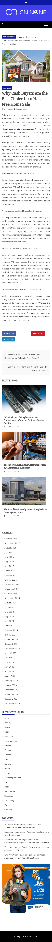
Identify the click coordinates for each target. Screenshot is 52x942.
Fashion (7, 745)
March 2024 (10, 625)
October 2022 (10, 699)
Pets (6, 786)
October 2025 (10, 538)
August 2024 (10, 602)
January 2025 (10, 580)
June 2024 (9, 612)
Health (7, 768)
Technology (9, 800)
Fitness (7, 754)
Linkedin (9, 339)
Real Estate (9, 791)
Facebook (9, 333)
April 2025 (9, 566)
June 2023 (9, 662)
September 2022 (12, 703)
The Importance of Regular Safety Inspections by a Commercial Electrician (25, 466)
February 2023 (11, 680)
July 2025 (8, 552)
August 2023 (10, 653)
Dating (7, 732)
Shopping (8, 796)
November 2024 (11, 589)
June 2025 (9, 557)
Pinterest (39, 333)
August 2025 (10, 547)
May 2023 (9, 667)
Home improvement (13, 777)
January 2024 (10, 634)
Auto (6, 718)
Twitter (24, 333)
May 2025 (9, 561)
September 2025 (12, 543)
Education (8, 736)
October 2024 (10, 593)
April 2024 (9, 621)
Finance (7, 750)
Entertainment (11, 741)
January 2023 (10, 685)
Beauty (7, 722)
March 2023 (10, 676)
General (7, 764)
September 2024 (12, 598)
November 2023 (11, 639)
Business (7, 88)
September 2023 (12, 648)
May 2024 (9, 616)
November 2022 (11, 694)
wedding (8, 809)
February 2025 (11, 575)
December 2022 (11, 689)
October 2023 (10, 644)
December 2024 (11, 584)
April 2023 (9, 671)
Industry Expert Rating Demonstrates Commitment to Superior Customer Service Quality (24, 420)
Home (7, 773)
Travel (7, 805)
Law (6, 782)
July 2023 (8, 657)
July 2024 (8, 607)
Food (6, 759)
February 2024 (11, 630)
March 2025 (10, 570)
